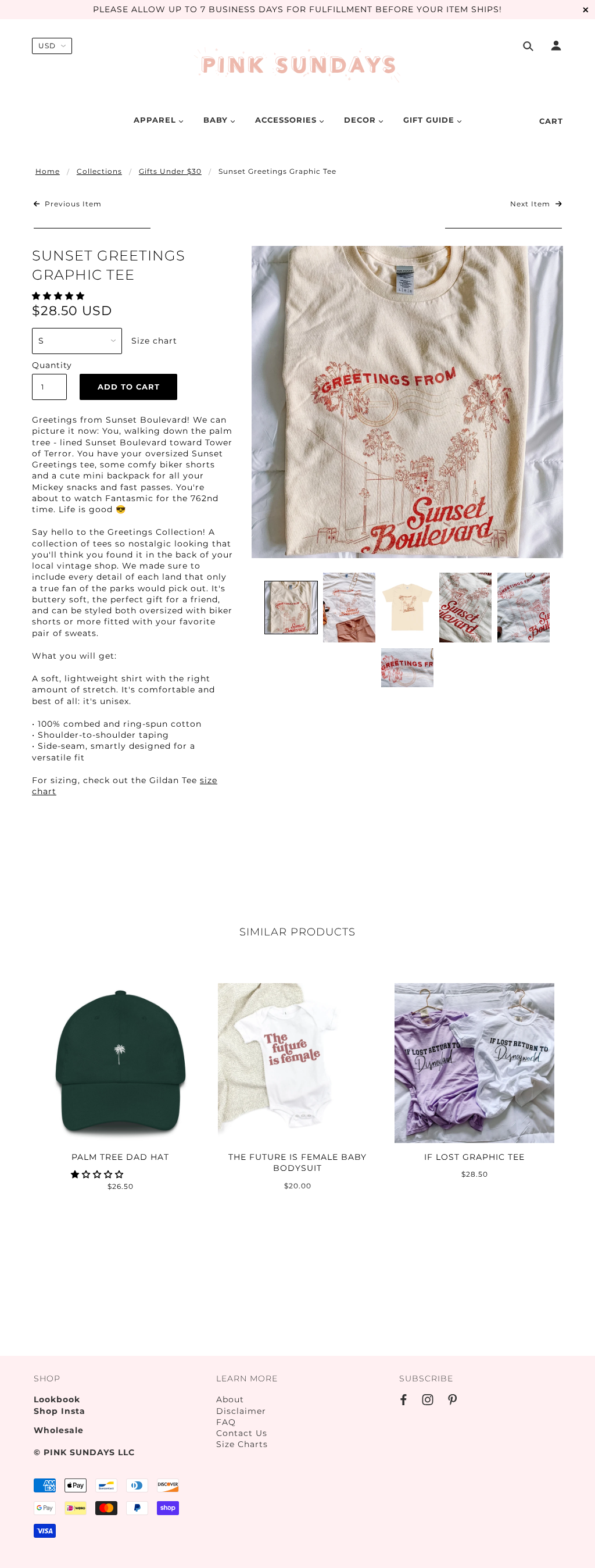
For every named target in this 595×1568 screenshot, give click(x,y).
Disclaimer (241, 1411)
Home (47, 171)
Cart (551, 121)
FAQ (226, 1422)
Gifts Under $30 (170, 171)
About (230, 1399)
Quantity (49, 365)
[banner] (297, 66)
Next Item (531, 203)
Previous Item (72, 203)
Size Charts (242, 1444)
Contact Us (241, 1433)
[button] (60, 296)
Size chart (154, 340)
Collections (99, 171)
